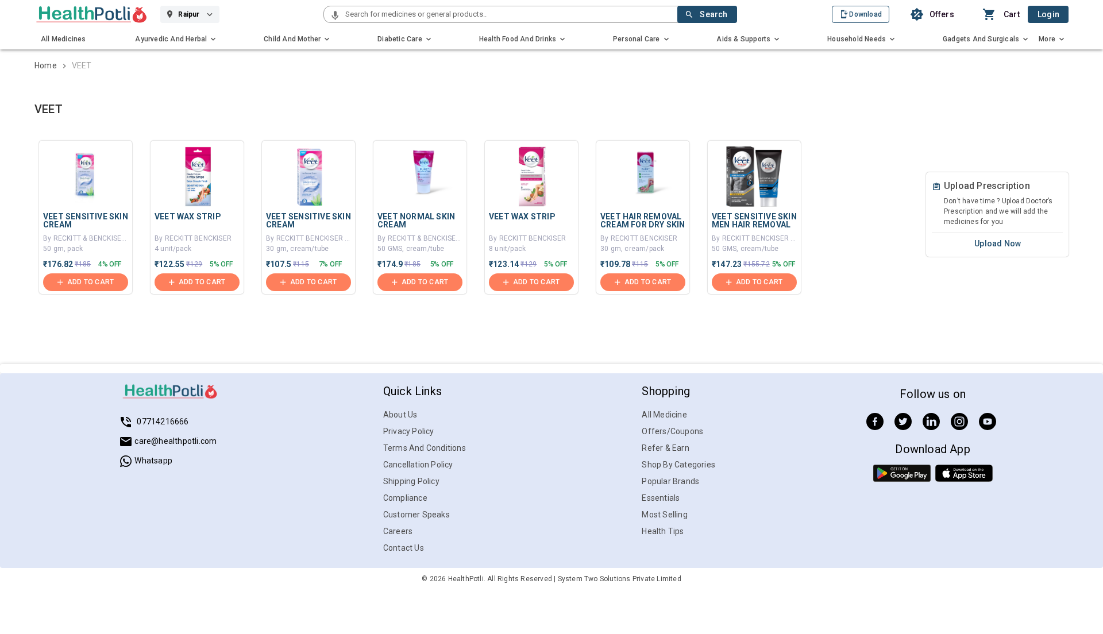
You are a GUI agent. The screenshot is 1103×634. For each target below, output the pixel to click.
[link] (91, 14)
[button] (335, 16)
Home (45, 65)
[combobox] (510, 14)
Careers (397, 531)
